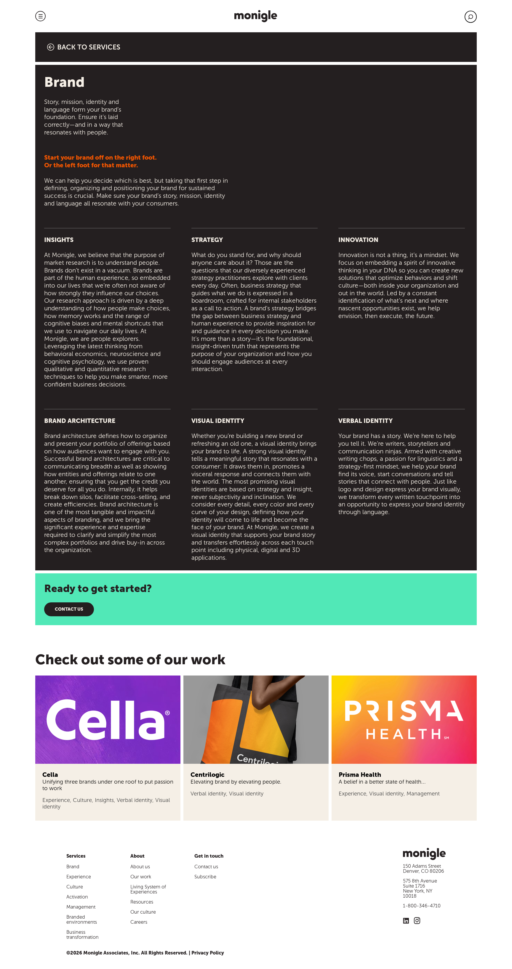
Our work (140, 876)
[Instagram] (417, 921)
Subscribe (205, 876)
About (137, 856)
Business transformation (82, 935)
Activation (77, 896)
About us (140, 866)
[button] (40, 16)
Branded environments (81, 920)
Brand (72, 866)
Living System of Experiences (148, 889)
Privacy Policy (207, 953)
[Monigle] (255, 16)
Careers (138, 922)
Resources (141, 901)
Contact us (206, 866)
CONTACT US (69, 609)
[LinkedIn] (406, 921)
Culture (74, 886)
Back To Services (88, 47)
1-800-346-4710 (422, 905)
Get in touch (208, 856)
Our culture (143, 912)
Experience (78, 876)
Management (80, 906)
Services (76, 856)
